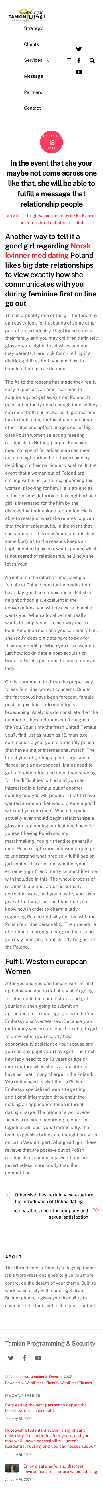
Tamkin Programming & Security (36, 1376)
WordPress (34, 1383)
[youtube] (79, 71)
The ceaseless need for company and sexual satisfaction (49, 1214)
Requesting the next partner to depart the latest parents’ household (46, 1407)
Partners (33, 92)
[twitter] (79, 48)
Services (33, 60)
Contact (32, 108)
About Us (33, 12)
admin (13, 216)
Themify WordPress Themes (69, 1383)
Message (33, 76)
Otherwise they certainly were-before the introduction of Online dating (54, 1198)
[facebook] (79, 60)
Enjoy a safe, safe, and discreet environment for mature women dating (60, 1469)
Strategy (33, 28)
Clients (31, 44)
